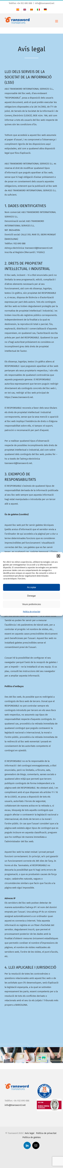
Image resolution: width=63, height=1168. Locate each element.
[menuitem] (17, 9)
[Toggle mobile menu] (56, 21)
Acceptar (31, 587)
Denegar (31, 595)
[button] (58, 555)
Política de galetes (31, 1137)
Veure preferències (31, 604)
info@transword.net (44, 3)
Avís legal (29, 1133)
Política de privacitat (31, 611)
